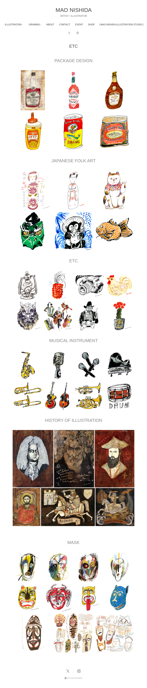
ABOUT (50, 24)
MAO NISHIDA (74, 10)
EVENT (79, 24)
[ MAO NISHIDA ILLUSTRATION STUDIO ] (121, 24)
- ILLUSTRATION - (13, 24)
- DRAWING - (34, 24)
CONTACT (64, 24)
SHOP (91, 24)
